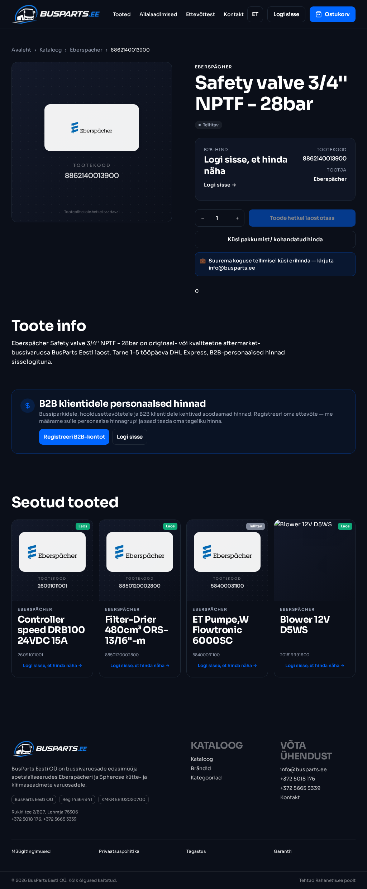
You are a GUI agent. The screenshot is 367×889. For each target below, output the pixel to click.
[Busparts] (55, 14)
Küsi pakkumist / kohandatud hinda (275, 239)
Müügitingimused (31, 851)
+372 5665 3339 (60, 819)
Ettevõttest (200, 14)
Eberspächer (87, 50)
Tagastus (196, 851)
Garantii (283, 851)
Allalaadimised (158, 14)
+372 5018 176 (26, 819)
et (255, 14)
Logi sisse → (220, 185)
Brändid (201, 768)
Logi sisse (286, 14)
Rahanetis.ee (329, 880)
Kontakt (234, 14)
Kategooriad (206, 777)
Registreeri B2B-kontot (74, 436)
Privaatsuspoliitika (119, 851)
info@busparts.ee (232, 268)
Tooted (122, 14)
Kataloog (50, 50)
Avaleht (21, 50)
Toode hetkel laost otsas (302, 217)
